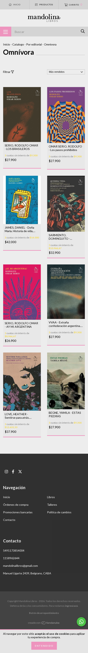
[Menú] (5, 31)
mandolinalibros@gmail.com (20, 565)
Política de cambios (59, 512)
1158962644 (11, 558)
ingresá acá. (71, 605)
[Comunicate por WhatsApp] (81, 621)
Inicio (6, 44)
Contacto (9, 519)
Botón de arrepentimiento (44, 612)
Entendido (44, 645)
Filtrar (7, 72)
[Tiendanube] (44, 623)
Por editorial (34, 44)
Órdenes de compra (15, 504)
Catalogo (18, 44)
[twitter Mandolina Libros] (20, 471)
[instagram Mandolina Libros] (6, 471)
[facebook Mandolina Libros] (13, 471)
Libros (51, 497)
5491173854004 (13, 550)
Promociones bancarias (18, 512)
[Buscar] (82, 31)
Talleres (52, 504)
